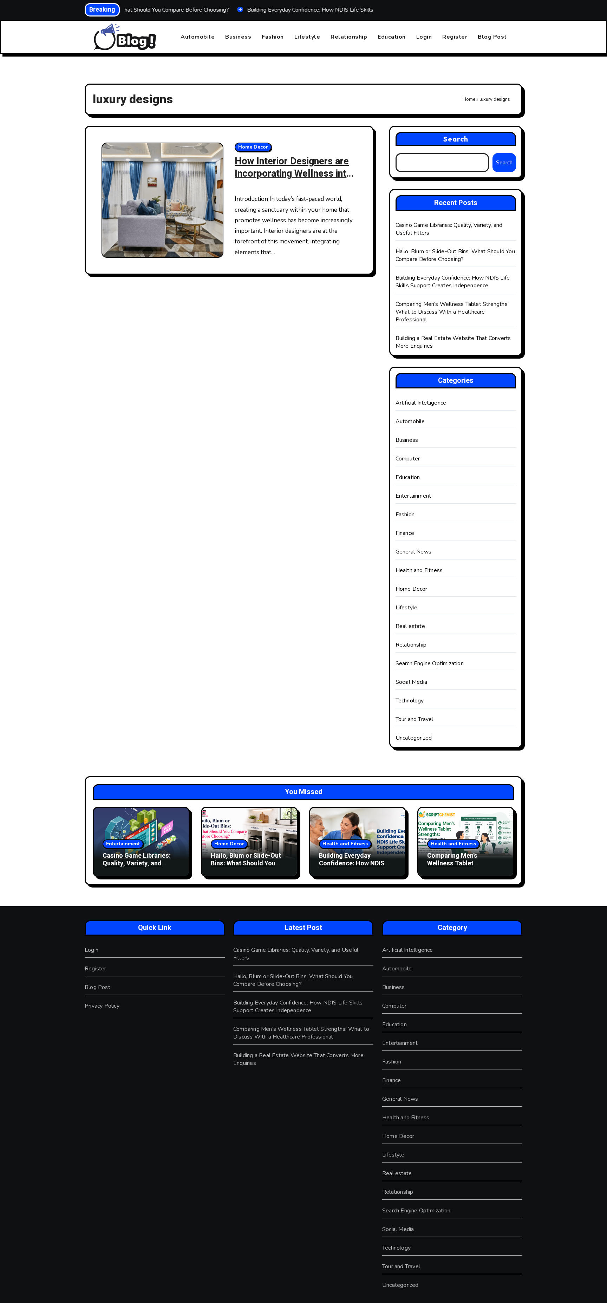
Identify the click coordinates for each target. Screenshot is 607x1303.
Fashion (273, 37)
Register (454, 37)
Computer (408, 459)
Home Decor (253, 147)
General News (413, 552)
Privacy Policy (102, 1006)
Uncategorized (414, 738)
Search (456, 139)
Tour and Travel (414, 719)
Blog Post (492, 37)
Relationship (349, 37)
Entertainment (413, 496)
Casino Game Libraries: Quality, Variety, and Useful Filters (137, 863)
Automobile (198, 37)
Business (238, 37)
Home (469, 99)
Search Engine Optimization (430, 663)
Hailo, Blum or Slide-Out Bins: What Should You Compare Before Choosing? (455, 255)
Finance (405, 533)
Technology (410, 701)
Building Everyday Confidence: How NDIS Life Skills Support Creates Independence (453, 281)
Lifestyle (307, 37)
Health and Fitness (419, 570)
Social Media (411, 682)
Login (424, 37)
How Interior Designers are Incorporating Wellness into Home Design (293, 174)
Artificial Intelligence (421, 403)
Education (392, 37)
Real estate (410, 626)
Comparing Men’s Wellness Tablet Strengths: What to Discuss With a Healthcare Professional (452, 311)
